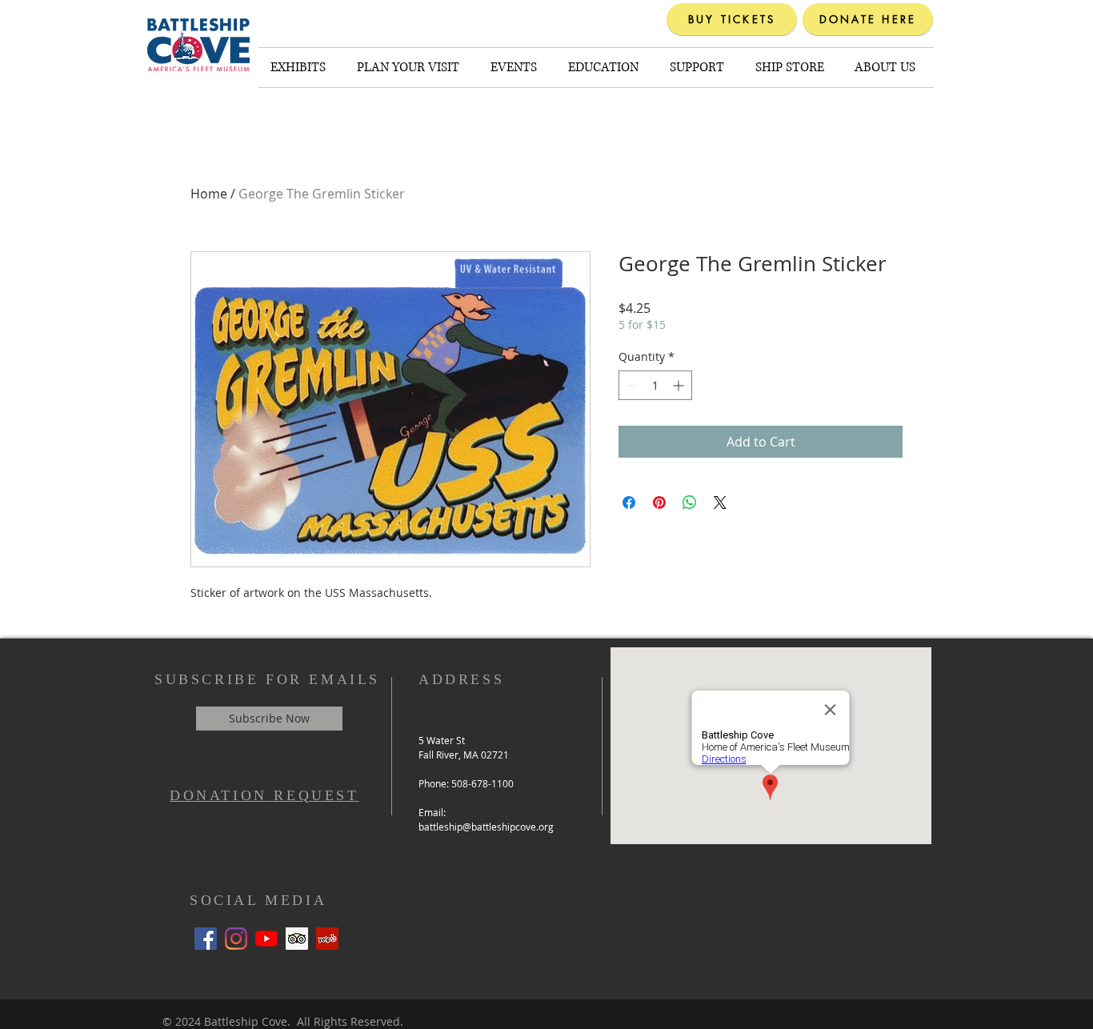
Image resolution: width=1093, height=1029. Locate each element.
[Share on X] (720, 502)
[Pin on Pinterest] (659, 502)
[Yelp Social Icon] (327, 938)
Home (208, 193)
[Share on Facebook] (629, 502)
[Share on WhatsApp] (689, 502)
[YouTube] (266, 938)
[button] (301, 67)
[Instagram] (236, 938)
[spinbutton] (655, 385)
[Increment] (680, 385)
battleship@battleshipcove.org (486, 826)
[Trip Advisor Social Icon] (297, 938)
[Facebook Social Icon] (205, 938)
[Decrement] (631, 385)
